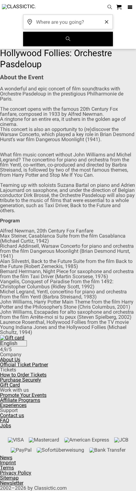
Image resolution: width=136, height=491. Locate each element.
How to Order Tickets (23, 375)
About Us (10, 360)
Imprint (8, 463)
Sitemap (9, 478)
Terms (7, 468)
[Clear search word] (106, 21)
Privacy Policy (15, 473)
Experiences (13, 405)
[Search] (68, 39)
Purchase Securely (20, 380)
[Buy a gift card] (12, 337)
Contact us (12, 415)
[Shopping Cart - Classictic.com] (119, 7)
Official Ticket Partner (24, 365)
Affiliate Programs (20, 400)
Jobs (5, 425)
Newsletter (11, 483)
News (6, 458)
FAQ (4, 420)
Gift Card (10, 385)
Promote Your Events (23, 395)
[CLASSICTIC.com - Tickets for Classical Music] (18, 7)
